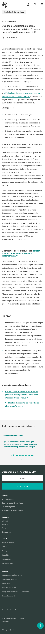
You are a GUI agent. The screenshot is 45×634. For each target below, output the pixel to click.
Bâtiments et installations (12, 510)
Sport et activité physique (13, 12)
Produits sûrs (6, 583)
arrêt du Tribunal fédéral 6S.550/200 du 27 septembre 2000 (21, 253)
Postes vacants (7, 563)
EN (15, 609)
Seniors (5, 524)
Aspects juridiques (9, 588)
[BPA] (4, 5)
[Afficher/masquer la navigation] (42, 4)
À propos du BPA (8, 542)
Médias (4, 547)
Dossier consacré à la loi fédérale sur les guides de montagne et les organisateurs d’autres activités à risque (21, 394)
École (4, 528)
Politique (5, 551)
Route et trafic (8, 499)
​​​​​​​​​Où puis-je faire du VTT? (13, 435)
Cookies (21, 618)
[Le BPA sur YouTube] (14, 630)
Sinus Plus (5, 555)
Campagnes (6, 559)
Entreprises (6, 532)
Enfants (5, 521)
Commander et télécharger (12, 575)
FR (7, 609)
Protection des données (9, 618)
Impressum (5, 621)
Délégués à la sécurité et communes (15, 592)
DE (3, 609)
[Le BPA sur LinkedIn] (3, 629)
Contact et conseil (8, 596)
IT (10, 609)
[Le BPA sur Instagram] (10, 629)
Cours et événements (9, 579)
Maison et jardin (8, 507)
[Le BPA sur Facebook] (6, 630)
